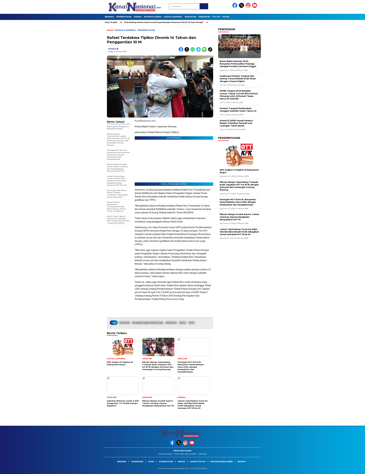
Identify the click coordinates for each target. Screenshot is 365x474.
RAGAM (225, 17)
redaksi (112, 49)
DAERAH (138, 17)
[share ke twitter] (187, 51)
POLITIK (216, 17)
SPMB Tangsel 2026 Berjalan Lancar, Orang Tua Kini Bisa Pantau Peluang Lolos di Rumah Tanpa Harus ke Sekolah (239, 95)
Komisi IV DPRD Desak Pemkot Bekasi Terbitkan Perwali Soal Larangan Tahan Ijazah (236, 123)
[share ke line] (205, 51)
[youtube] (255, 7)
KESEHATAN (190, 17)
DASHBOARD (137, 461)
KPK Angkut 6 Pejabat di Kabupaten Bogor (239, 171)
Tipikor (183, 323)
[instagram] (249, 7)
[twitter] (242, 7)
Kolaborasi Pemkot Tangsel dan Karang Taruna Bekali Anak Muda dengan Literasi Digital (238, 78)
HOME (151, 461)
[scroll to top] (351, 469)
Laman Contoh (198, 461)
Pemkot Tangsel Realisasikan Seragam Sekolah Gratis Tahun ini (238, 109)
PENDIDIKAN (204, 17)
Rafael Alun (171, 323)
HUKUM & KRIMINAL (173, 17)
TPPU (191, 323)
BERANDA (109, 17)
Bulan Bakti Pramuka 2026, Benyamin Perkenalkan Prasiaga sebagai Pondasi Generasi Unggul (238, 64)
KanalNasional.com (145, 121)
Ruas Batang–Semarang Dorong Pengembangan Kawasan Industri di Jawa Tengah (147, 22)
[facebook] (235, 7)
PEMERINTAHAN (123, 17)
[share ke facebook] (181, 51)
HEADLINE (124, 323)
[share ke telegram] (199, 51)
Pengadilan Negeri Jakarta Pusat (147, 323)
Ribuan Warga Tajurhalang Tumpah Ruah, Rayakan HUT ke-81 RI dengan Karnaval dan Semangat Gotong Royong (239, 186)
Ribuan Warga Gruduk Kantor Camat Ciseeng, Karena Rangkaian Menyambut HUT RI (239, 217)
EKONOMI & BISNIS (152, 17)
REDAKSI (203, 454)
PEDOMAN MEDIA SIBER (185, 454)
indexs (181, 461)
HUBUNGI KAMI (165, 454)
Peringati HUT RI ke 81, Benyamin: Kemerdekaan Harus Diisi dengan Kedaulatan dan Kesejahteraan (238, 202)
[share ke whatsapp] (193, 51)
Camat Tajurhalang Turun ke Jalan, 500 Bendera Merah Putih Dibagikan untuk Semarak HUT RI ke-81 (239, 232)
